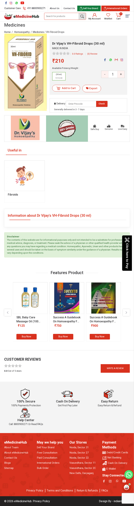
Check (102, 103)
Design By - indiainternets (114, 501)
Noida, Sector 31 (79, 447)
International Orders (48, 463)
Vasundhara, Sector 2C (82, 468)
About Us (54, 8)
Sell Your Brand (45, 447)
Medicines (38, 32)
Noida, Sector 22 (79, 458)
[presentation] (7, 312)
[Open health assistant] (126, 487)
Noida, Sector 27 (79, 453)
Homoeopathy (22, 32)
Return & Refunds (87, 491)
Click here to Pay (127, 255)
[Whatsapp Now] (128, 474)
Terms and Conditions (60, 491)
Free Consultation (47, 453)
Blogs (7, 463)
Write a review (115, 368)
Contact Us (69, 8)
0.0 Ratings (77, 53)
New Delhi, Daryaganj (81, 473)
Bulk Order (43, 468)
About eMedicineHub (16, 453)
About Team (11, 447)
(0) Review (92, 53)
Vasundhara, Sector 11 (82, 463)
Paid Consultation (47, 458)
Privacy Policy (34, 491)
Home (7, 32)
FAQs (104, 491)
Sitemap (9, 468)
